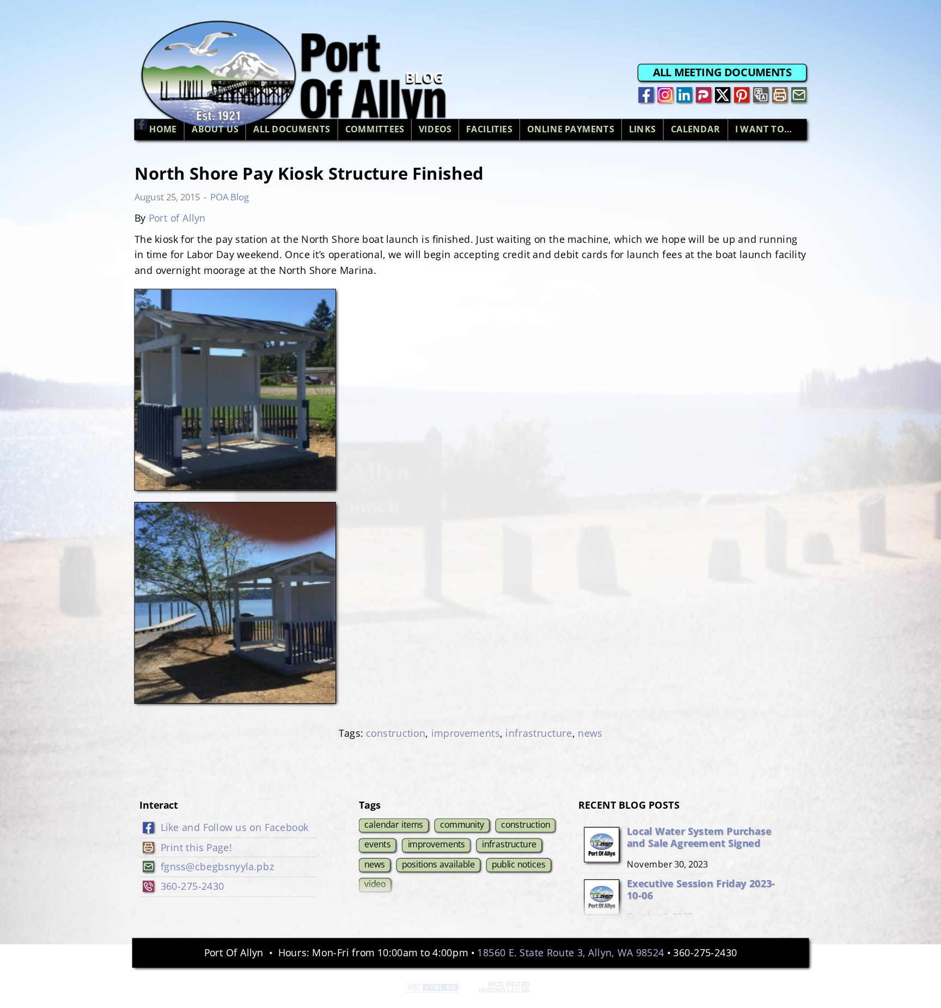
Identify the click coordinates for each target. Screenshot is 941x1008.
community (462, 824)
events (377, 844)
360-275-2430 (192, 886)
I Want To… (763, 130)
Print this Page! (196, 847)
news (590, 733)
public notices (519, 864)
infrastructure (538, 733)
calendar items (393, 824)
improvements (465, 733)
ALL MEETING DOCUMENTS (722, 72)
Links (642, 130)
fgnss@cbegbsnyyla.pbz (217, 866)
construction (395, 733)
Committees (374, 130)
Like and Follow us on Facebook (235, 827)
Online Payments (570, 130)
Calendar (695, 130)
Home (163, 130)
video (375, 884)
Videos (435, 130)
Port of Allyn (177, 217)
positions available (438, 864)
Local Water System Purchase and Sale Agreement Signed (698, 837)
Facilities (489, 130)
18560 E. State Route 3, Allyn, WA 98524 (570, 953)
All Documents (292, 130)
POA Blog (229, 197)
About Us (215, 130)
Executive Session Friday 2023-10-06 (700, 889)
